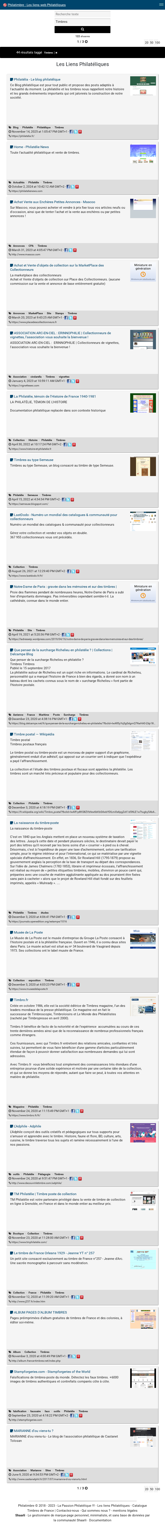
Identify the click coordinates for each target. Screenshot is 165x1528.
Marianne (36, 1470)
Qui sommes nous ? (96, 1511)
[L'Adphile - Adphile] (143, 1133)
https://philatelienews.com (27, 191)
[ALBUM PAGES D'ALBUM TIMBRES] (143, 1319)
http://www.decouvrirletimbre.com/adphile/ (36, 1183)
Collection (19, 440)
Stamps (59, 313)
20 (146, 42)
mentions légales (125, 1511)
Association (20, 376)
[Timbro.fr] (143, 1006)
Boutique (18, 1233)
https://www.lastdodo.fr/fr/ (27, 575)
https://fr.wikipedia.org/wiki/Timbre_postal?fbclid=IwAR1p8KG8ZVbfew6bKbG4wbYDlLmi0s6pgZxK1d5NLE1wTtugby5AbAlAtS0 (86, 811)
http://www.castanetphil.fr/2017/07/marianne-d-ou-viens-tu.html (49, 1479)
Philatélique (43, 127)
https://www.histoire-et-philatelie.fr (31, 448)
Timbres (48, 52)
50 (151, 42)
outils (16, 1174)
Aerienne (18, 714)
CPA (31, 245)
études (45, 912)
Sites (48, 1470)
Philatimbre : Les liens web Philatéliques (37, 5)
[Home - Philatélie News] (143, 153)
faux (47, 1411)
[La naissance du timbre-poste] (143, 829)
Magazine (18, 1106)
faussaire (35, 1411)
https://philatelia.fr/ (22, 136)
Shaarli (20, 1515)
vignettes (64, 376)
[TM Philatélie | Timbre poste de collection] (143, 1200)
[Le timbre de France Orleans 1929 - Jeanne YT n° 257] (143, 1259)
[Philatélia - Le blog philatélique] (143, 86)
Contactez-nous (68, 1511)
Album (17, 1351)
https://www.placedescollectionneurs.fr (34, 322)
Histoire (33, 440)
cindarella (36, 376)
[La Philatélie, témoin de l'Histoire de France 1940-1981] (143, 403)
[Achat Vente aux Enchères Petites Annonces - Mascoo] (143, 208)
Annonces (19, 245)
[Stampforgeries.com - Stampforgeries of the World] (143, 1378)
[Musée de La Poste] (143, 939)
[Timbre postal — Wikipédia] (143, 741)
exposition (35, 980)
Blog (15, 127)
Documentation (100, 1520)
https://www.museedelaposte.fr (29, 989)
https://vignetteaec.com (25, 385)
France (31, 714)
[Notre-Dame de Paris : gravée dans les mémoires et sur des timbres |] (143, 593)
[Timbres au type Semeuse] (143, 466)
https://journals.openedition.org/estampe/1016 (39, 921)
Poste (56, 714)
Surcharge (69, 714)
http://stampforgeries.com (26, 1419)
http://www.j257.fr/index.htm (28, 1301)
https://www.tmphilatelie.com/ (29, 1242)
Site (49, 313)
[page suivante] (86, 42)
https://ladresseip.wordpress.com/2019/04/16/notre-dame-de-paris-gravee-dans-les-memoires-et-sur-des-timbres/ (77, 639)
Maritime (44, 714)
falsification (19, 1411)
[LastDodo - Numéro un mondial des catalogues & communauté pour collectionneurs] (143, 521)
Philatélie (27, 127)
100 (156, 42)
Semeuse (33, 495)
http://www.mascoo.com (25, 254)
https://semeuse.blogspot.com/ (29, 503)
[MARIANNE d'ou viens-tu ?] (143, 1437)
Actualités (18, 182)
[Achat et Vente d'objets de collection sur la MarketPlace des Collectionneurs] (143, 272)
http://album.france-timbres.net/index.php (36, 1360)
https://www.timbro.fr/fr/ (25, 1115)
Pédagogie (44, 1174)
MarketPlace (36, 313)
